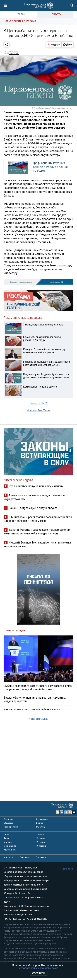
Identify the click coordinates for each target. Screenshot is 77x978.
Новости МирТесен (38, 410)
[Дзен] (67, 44)
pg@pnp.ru (42, 919)
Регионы (41, 842)
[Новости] (54, 44)
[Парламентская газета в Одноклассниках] (70, 812)
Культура (40, 827)
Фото (6, 838)
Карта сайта (67, 869)
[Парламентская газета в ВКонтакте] (62, 812)
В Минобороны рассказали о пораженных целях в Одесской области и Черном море (38, 519)
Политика (8, 819)
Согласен (38, 973)
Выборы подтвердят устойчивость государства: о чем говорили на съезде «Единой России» (38, 687)
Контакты (8, 857)
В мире (39, 823)
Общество (8, 823)
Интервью (41, 846)
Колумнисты (10, 850)
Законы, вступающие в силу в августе (33, 508)
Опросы (40, 834)
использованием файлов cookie (38, 967)
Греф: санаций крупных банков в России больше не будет (50, 166)
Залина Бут (14, 54)
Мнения (8, 842)
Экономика (42, 819)
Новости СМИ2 (39, 403)
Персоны (41, 838)
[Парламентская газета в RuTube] (74, 812)
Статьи (20, 14)
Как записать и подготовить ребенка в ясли (32, 709)
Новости (55, 14)
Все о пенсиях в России (20, 21)
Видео (7, 834)
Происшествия (11, 827)
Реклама (24, 857)
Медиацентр (10, 846)
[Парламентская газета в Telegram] (66, 812)
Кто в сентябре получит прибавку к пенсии (36, 486)
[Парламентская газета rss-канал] (57, 812)
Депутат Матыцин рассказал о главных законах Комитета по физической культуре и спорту (37, 531)
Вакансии (41, 857)
